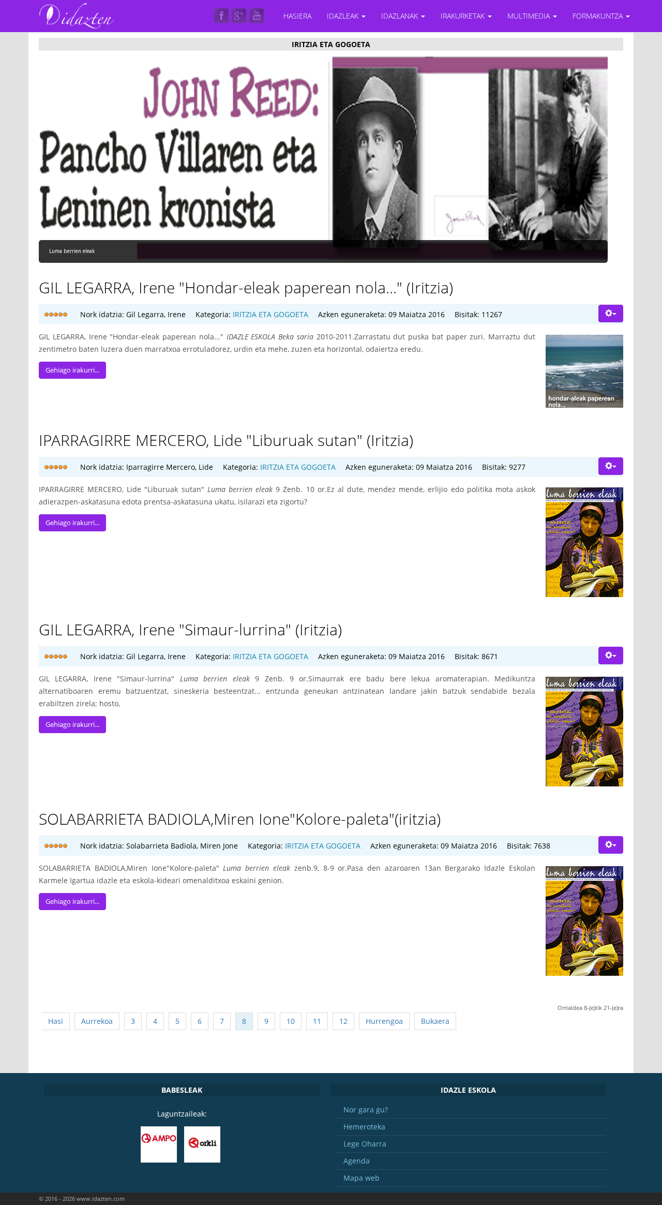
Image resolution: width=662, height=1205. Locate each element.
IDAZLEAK (343, 16)
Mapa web (361, 1178)
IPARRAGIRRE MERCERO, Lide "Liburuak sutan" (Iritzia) (226, 440)
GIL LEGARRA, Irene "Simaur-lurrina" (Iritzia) (190, 629)
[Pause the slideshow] (576, 159)
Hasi (55, 1021)
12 (343, 1021)
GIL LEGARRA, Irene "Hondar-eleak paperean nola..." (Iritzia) (246, 287)
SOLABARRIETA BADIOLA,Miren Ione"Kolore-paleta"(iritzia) (240, 818)
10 (291, 1021)
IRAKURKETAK (464, 16)
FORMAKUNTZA (599, 16)
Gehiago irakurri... (72, 370)
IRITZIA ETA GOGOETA (270, 314)
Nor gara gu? (365, 1109)
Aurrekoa (97, 1021)
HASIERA (297, 16)
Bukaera (435, 1021)
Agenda (356, 1161)
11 (317, 1021)
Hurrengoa (384, 1021)
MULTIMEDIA (529, 16)
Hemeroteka (364, 1127)
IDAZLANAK (400, 16)
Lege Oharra (364, 1144)
